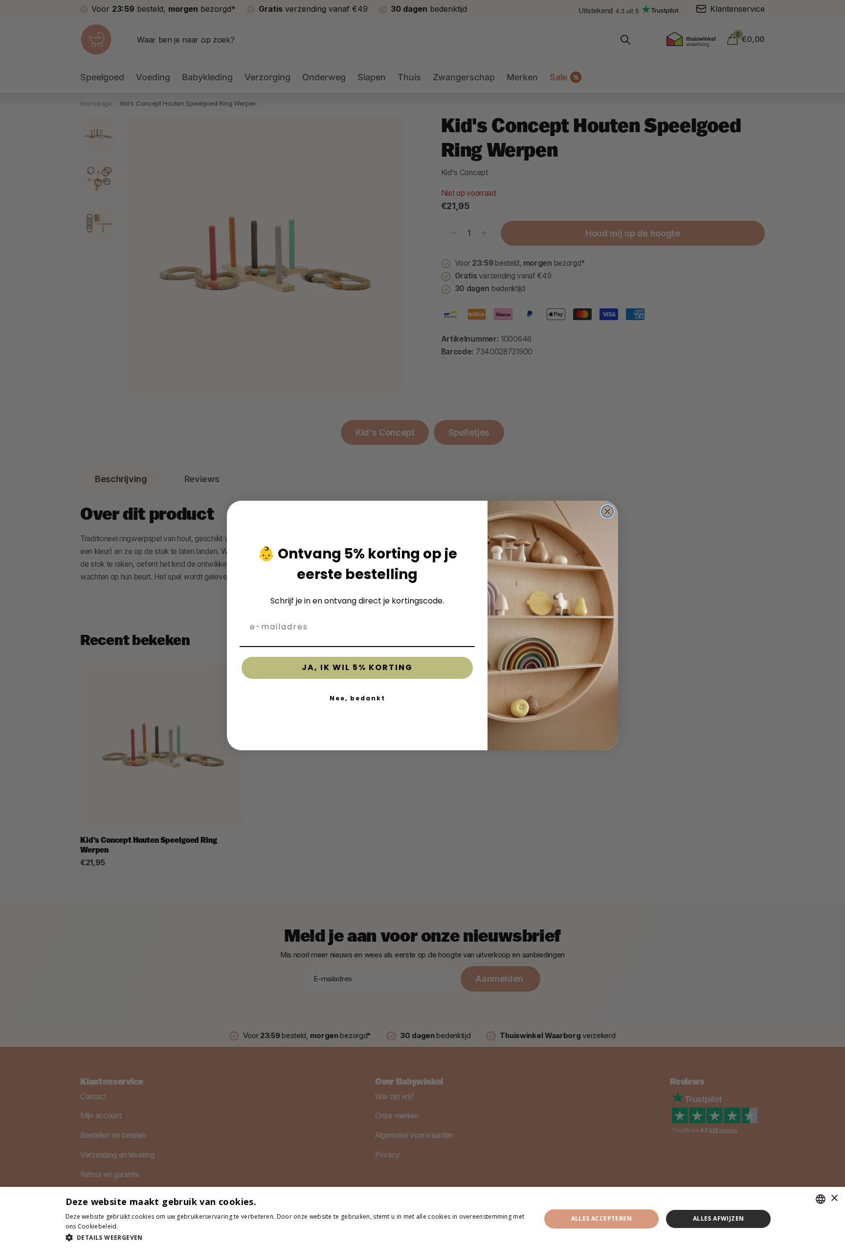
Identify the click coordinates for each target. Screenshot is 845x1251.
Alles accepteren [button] (601, 1218)
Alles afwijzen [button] (718, 1218)
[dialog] (422, 1219)
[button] (296, 1237)
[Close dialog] (607, 511)
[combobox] (820, 1199)
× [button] (834, 1198)
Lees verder (137, 1226)
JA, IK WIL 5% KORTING (357, 667)
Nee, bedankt (357, 698)
